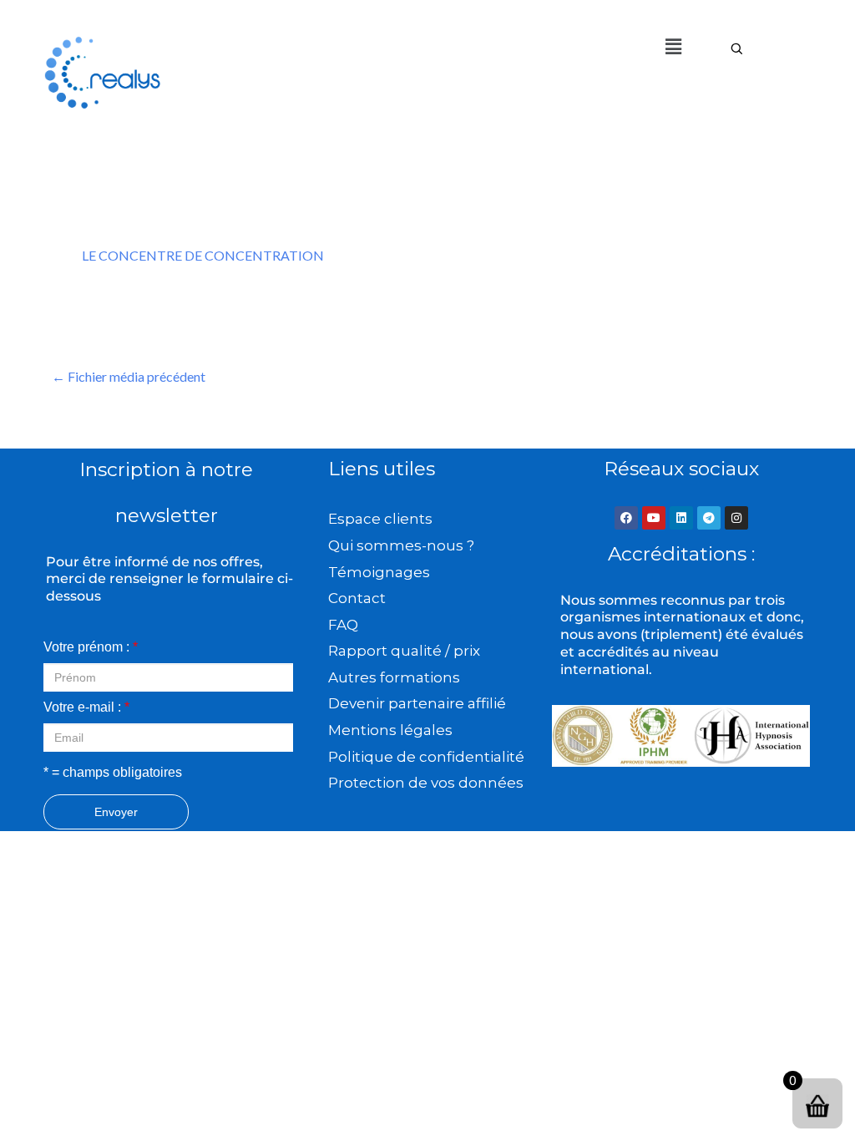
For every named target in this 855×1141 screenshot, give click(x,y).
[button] (673, 46)
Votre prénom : (90, 647)
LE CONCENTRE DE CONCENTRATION (203, 255)
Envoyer (116, 812)
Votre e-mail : (86, 707)
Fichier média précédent (128, 376)
